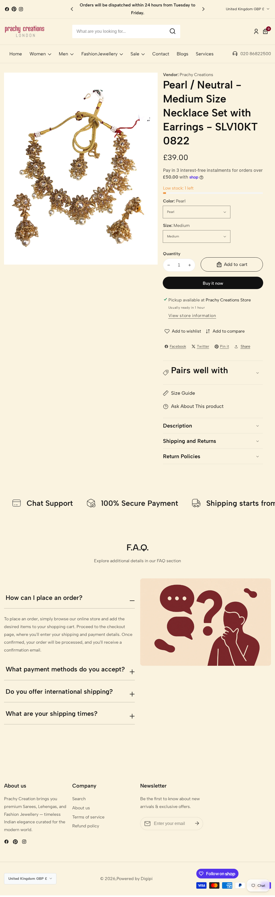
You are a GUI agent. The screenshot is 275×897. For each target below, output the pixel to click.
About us (81, 807)
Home (15, 53)
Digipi (147, 879)
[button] (203, 9)
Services (205, 53)
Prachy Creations (196, 75)
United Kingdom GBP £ (245, 9)
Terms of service (88, 817)
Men (63, 53)
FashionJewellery (99, 53)
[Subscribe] (197, 823)
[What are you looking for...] (173, 31)
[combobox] (126, 31)
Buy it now (213, 283)
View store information (192, 315)
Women (38, 53)
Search (79, 798)
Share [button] (245, 346)
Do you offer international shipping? (59, 691)
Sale (135, 53)
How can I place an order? (44, 597)
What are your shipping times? (51, 713)
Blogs (182, 53)
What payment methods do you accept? (65, 669)
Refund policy (85, 825)
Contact (160, 53)
